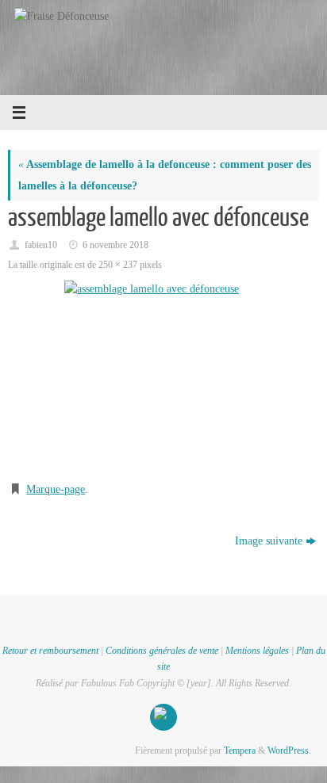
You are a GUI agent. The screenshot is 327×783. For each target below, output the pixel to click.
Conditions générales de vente (162, 650)
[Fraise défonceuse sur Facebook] (163, 717)
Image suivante (268, 541)
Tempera (240, 750)
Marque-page (55, 489)
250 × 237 (117, 264)
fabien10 (41, 244)
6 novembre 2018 (115, 244)
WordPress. (289, 750)
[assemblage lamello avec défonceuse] (163, 374)
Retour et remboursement (50, 650)
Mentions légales (257, 650)
